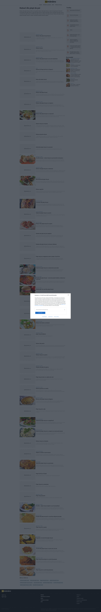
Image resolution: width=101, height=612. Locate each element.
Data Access (50, 316)
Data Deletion (44, 316)
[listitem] (50, 309)
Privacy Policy (56, 316)
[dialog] (50, 306)
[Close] (69, 295)
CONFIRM (40, 312)
